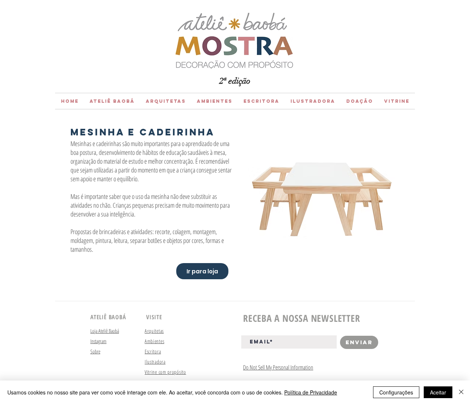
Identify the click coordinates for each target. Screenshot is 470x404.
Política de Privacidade (310, 392)
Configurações (396, 392)
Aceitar (438, 392)
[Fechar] (461, 392)
